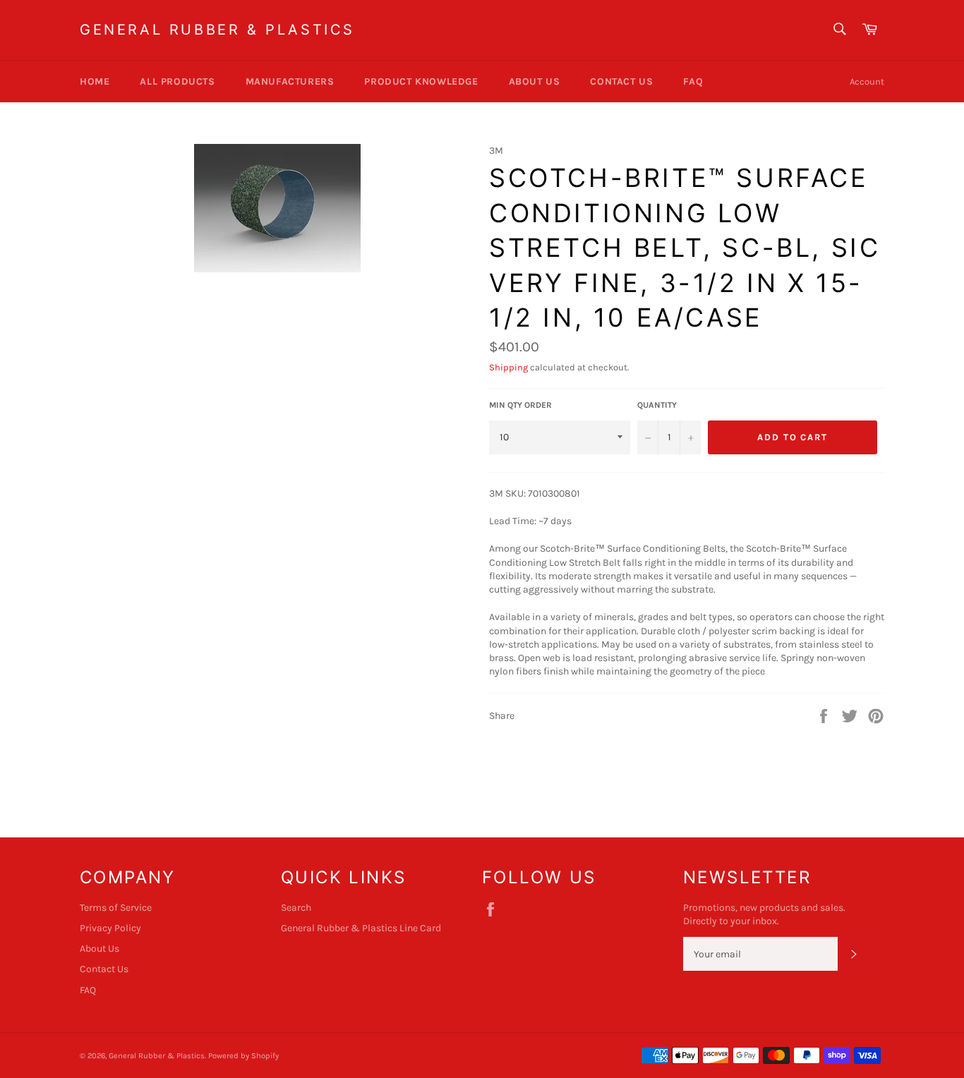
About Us (534, 81)
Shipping (508, 367)
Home (94, 81)
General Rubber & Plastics (217, 29)
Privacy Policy (110, 928)
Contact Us (621, 81)
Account (867, 81)
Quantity (657, 405)
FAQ (693, 81)
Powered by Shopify (243, 1055)
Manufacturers (290, 81)
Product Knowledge (421, 81)
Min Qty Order (520, 405)
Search (296, 908)
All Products (177, 81)
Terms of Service (116, 908)
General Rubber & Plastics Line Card (361, 928)
